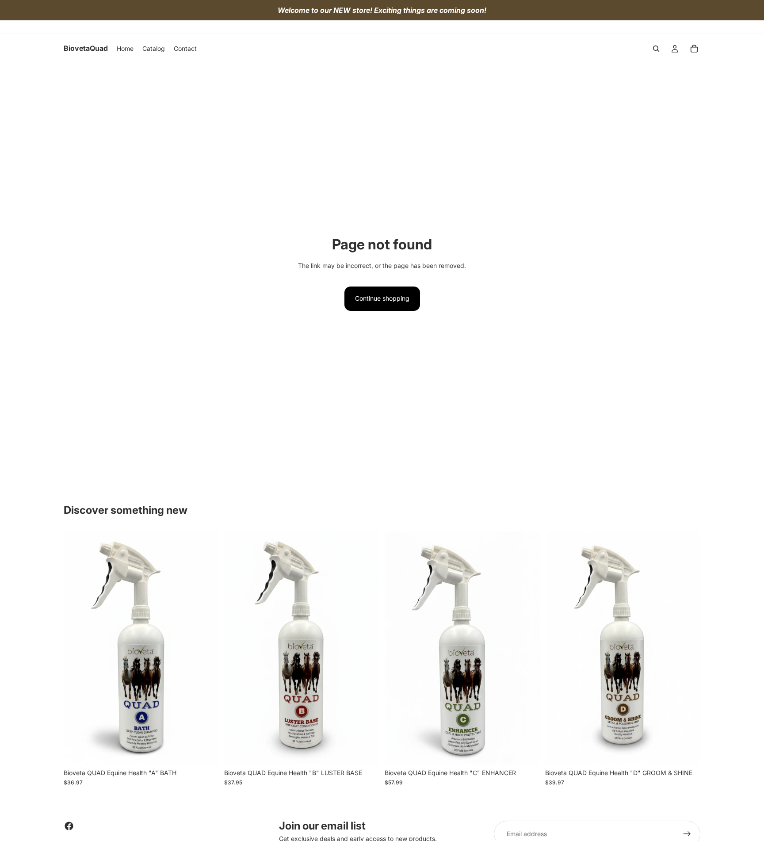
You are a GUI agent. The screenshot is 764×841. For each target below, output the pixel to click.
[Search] (656, 48)
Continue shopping (382, 298)
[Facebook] (69, 826)
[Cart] (694, 48)
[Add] (205, 751)
